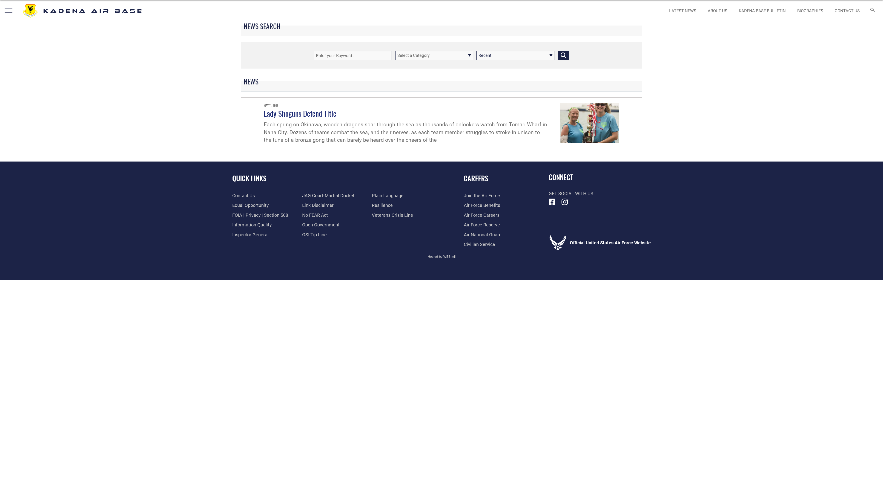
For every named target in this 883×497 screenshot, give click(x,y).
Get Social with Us (571, 193)
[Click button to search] (563, 55)
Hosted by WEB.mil (442, 256)
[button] (7, 11)
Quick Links (249, 178)
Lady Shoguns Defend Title (300, 113)
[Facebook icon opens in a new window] (552, 202)
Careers (476, 178)
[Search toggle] (872, 10)
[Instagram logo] (564, 202)
